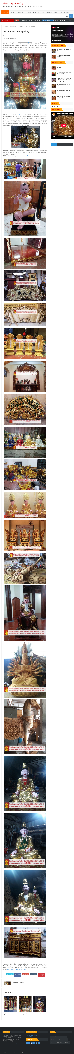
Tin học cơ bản (29, 1036)
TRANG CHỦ (5, 12)
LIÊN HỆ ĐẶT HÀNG (64, 12)
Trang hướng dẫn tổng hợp (31, 1035)
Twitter (11, 974)
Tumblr (34, 974)
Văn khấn (66, 1042)
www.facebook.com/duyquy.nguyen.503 (16, 969)
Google (26, 974)
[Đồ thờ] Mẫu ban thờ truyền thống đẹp (10, 1015)
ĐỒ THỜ (12, 12)
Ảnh (52, 1037)
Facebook (19, 975)
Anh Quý (19, 114)
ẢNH (43, 12)
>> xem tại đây (24, 155)
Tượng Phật (59, 1042)
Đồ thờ (56, 20)
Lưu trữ (58, 1039)
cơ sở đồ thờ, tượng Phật (25, 42)
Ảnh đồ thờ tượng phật (60, 1037)
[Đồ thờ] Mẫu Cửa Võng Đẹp (64, 90)
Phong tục (65, 1039)
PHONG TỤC (36, 12)
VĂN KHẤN (28, 12)
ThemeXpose (53, 1052)
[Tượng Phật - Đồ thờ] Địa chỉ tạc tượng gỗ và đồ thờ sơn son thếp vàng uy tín (34, 20)
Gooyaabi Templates (67, 1052)
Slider (52, 1042)
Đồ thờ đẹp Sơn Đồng (13, 3)
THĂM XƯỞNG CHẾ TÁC (51, 12)
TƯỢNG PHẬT (20, 12)
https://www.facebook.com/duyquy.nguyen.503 (12, 1043)
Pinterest (42, 975)
